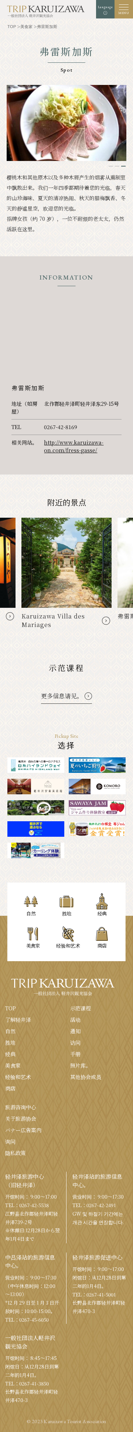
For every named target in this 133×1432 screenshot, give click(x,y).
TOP (10, 1008)
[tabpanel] (66, 123)
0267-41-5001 (101, 1294)
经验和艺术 (18, 1076)
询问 (10, 1141)
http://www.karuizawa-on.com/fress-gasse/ (73, 446)
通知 (75, 1031)
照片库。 (80, 1065)
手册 (75, 1054)
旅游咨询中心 (20, 1107)
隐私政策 (15, 1153)
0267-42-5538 (34, 1205)
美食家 (13, 1065)
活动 (75, 1019)
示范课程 (80, 1008)
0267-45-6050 (34, 1319)
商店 (10, 1088)
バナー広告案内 (23, 1130)
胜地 (10, 1042)
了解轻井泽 (18, 1019)
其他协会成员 (85, 1076)
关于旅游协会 (20, 1118)
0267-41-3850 (34, 1383)
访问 (75, 1042)
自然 (10, 1031)
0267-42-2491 (101, 1205)
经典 (10, 1054)
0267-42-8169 (60, 427)
